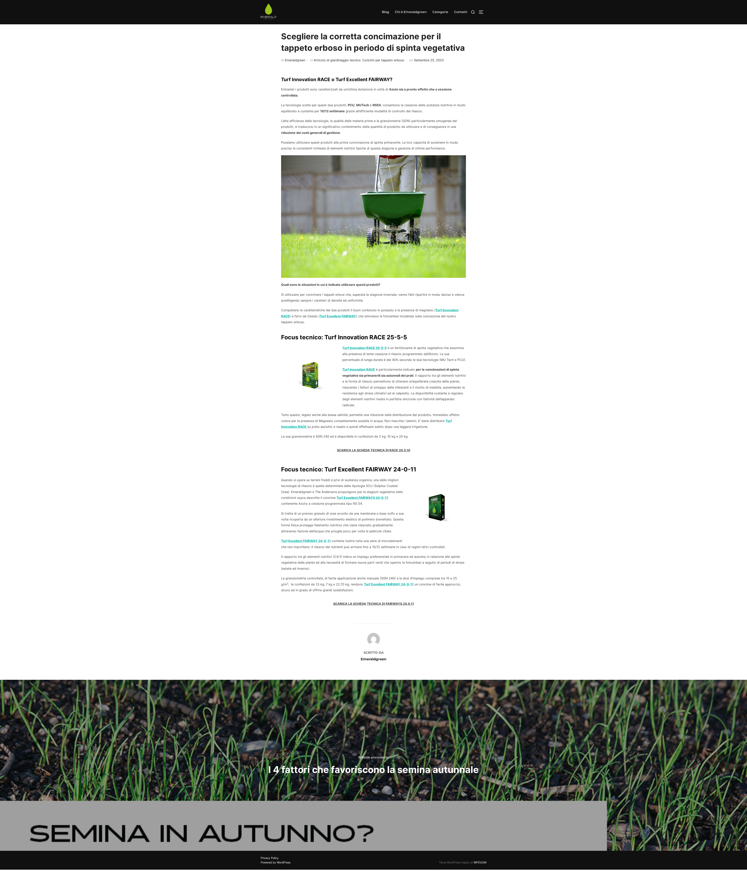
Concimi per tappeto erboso (383, 60)
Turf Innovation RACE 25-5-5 (364, 348)
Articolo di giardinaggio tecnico (337, 60)
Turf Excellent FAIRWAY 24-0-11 (306, 541)
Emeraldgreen (295, 60)
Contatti (460, 12)
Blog (385, 12)
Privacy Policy (270, 858)
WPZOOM (480, 862)
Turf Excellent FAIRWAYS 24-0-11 (362, 498)
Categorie (440, 12)
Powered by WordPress (275, 862)
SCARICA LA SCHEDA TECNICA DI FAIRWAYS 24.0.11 (373, 604)
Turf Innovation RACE (358, 369)
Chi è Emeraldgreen (411, 12)
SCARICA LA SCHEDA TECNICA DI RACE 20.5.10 (373, 450)
